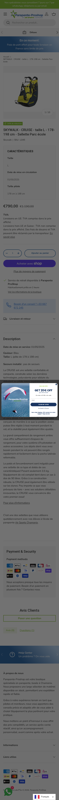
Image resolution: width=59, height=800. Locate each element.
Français (45, 796)
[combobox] (44, 797)
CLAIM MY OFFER (43, 404)
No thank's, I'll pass (43, 408)
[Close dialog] (56, 384)
